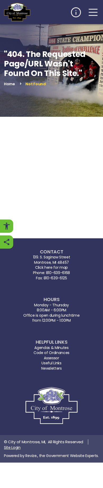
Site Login (12, 447)
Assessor (51, 358)
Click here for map (51, 267)
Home (9, 83)
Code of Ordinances (51, 352)
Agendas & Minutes (51, 347)
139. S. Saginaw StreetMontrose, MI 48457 (51, 260)
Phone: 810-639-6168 (51, 272)
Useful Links (51, 363)
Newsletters (51, 368)
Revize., (31, 455)
